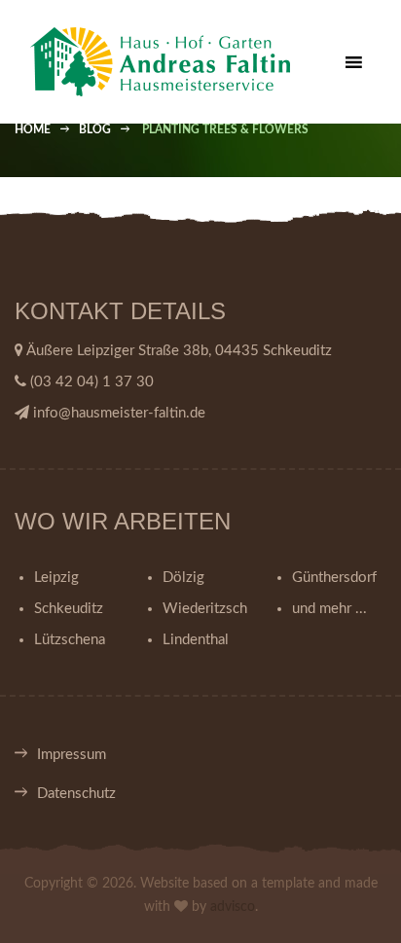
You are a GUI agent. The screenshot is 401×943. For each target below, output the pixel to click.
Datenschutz (76, 793)
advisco (232, 907)
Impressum (71, 754)
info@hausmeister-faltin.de (119, 413)
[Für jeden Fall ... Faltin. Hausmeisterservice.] (192, 62)
